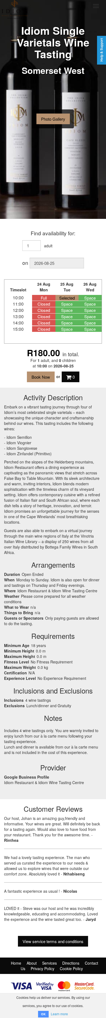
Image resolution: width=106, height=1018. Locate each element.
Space (90, 298)
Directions (70, 963)
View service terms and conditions (53, 941)
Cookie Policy (71, 968)
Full (44, 298)
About (32, 963)
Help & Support (101, 50)
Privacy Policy (42, 968)
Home (16, 963)
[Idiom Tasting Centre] (41, 6)
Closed (44, 304)
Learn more (59, 1013)
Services (49, 963)
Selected (67, 298)
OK (43, 1014)
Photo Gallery (53, 119)
